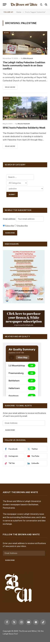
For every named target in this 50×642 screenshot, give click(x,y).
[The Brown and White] (24, 4)
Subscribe (10, 430)
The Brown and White (27, 631)
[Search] (45, 4)
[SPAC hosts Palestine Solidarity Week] (25, 108)
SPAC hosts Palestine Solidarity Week (24, 127)
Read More (10, 87)
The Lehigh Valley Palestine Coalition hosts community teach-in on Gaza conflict (24, 65)
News (6, 33)
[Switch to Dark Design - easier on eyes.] (41, 4)
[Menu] (4, 4)
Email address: (9, 219)
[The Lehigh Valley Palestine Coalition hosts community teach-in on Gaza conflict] (25, 43)
